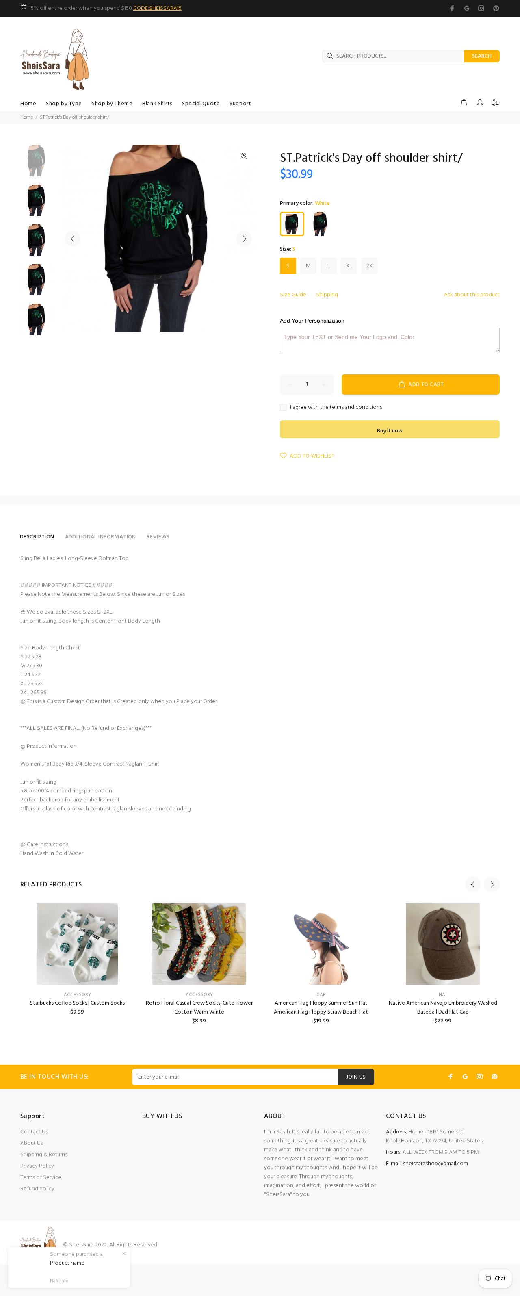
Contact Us (34, 1132)
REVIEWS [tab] (158, 537)
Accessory (77, 995)
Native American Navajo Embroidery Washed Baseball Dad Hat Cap (443, 1008)
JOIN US (356, 1077)
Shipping (327, 295)
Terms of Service (40, 1177)
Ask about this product (472, 295)
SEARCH (482, 56)
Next (244, 238)
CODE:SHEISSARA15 (157, 8)
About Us (31, 1143)
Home (26, 117)
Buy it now (390, 431)
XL (349, 266)
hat (443, 995)
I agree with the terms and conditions (336, 407)
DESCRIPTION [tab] (37, 537)
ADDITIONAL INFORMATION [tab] (100, 537)
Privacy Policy (37, 1166)
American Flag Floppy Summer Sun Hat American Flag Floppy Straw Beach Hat (321, 1008)
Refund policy (37, 1189)
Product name (67, 1263)
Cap (320, 995)
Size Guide (293, 295)
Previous (72, 238)
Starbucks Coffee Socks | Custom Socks (77, 1003)
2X (369, 266)
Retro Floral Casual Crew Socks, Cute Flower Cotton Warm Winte (199, 1008)
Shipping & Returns (43, 1154)
